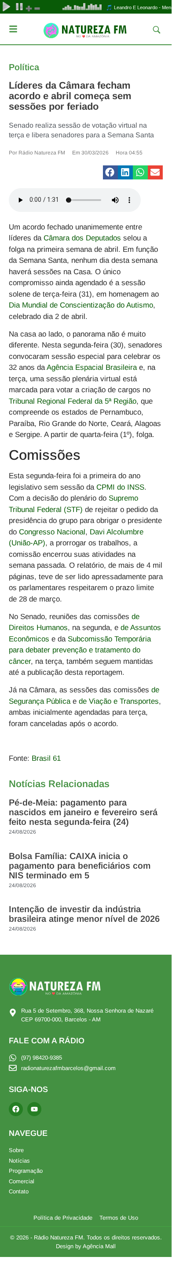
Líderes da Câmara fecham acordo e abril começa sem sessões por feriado (70, 96)
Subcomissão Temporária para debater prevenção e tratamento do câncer (80, 650)
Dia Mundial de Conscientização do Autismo (81, 305)
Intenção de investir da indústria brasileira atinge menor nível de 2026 (84, 914)
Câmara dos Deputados (82, 238)
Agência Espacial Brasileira (92, 367)
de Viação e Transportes (119, 701)
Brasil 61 (46, 758)
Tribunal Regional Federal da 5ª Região (72, 401)
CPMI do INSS (120, 487)
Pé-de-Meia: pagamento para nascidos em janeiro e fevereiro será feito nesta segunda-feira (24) (83, 812)
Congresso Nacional (52, 532)
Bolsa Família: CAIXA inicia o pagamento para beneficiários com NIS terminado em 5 (79, 865)
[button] (110, 172)
